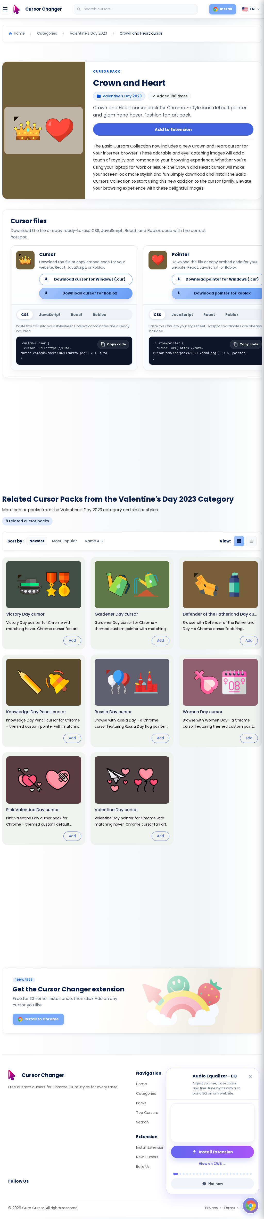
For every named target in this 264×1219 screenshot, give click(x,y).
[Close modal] (189, 576)
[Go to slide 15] (224, 1174)
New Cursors (147, 1157)
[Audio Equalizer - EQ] (212, 1122)
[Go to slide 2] (179, 1174)
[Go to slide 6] (194, 1174)
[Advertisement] (132, 433)
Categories (146, 1093)
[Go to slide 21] (244, 1174)
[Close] (250, 1077)
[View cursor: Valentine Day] (132, 798)
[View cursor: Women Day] (220, 701)
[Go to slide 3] (184, 1174)
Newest (36, 540)
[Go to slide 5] (190, 1174)
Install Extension (150, 1147)
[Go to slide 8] (200, 1174)
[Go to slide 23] (251, 1174)
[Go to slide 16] (227, 1174)
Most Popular (64, 540)
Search (142, 1122)
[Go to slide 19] (237, 1174)
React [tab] (76, 314)
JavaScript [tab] (50, 314)
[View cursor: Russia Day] (132, 701)
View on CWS (210, 1163)
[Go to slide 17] (231, 1174)
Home (141, 1083)
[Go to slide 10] (207, 1174)
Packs (141, 1103)
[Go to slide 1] (174, 1174)
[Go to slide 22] (247, 1174)
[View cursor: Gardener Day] (132, 603)
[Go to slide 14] (220, 1174)
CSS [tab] (25, 314)
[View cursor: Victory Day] (43, 603)
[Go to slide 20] (241, 1174)
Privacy (211, 1207)
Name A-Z (94, 540)
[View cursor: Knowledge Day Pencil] (43, 701)
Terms (229, 1207)
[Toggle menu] (5, 9)
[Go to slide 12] (214, 1174)
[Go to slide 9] (204, 1174)
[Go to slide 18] (234, 1174)
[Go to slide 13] (217, 1174)
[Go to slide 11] (210, 1174)
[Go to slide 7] (197, 1174)
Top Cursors (147, 1112)
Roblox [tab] (99, 314)
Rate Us (143, 1166)
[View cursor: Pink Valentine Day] (43, 798)
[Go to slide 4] (187, 1174)
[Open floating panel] (250, 1205)
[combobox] (136, 9)
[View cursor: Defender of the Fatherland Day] (220, 603)
